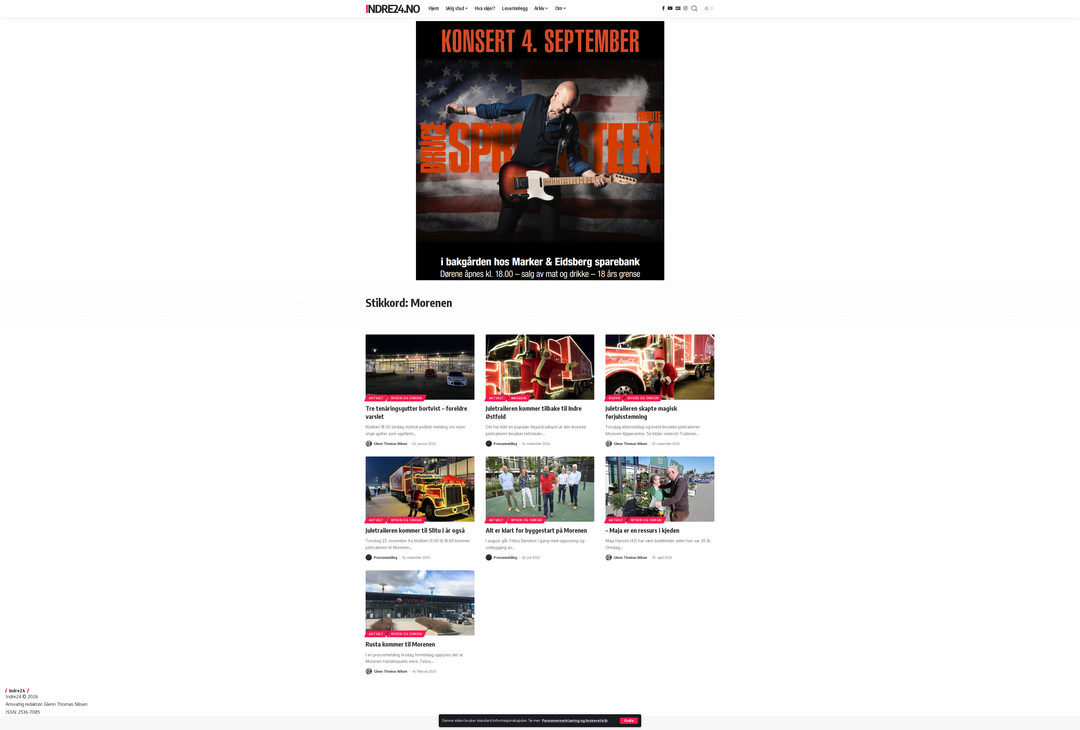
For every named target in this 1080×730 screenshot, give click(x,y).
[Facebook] (663, 8)
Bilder (614, 398)
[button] (629, 721)
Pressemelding (505, 443)
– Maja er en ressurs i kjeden (642, 530)
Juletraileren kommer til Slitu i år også (415, 530)
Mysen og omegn (406, 398)
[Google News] (678, 8)
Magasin (518, 398)
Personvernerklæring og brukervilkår (575, 720)
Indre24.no (393, 8)
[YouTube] (670, 8)
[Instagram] (685, 8)
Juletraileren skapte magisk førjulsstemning (641, 412)
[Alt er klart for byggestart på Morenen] (540, 489)
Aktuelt (376, 398)
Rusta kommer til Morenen (400, 644)
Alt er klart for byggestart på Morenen (536, 530)
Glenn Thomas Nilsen (390, 443)
